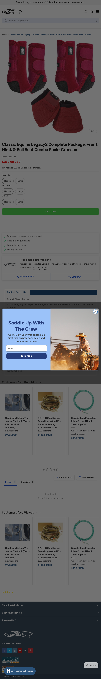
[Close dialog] (95, 312)
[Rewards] (20, 671)
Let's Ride (26, 355)
